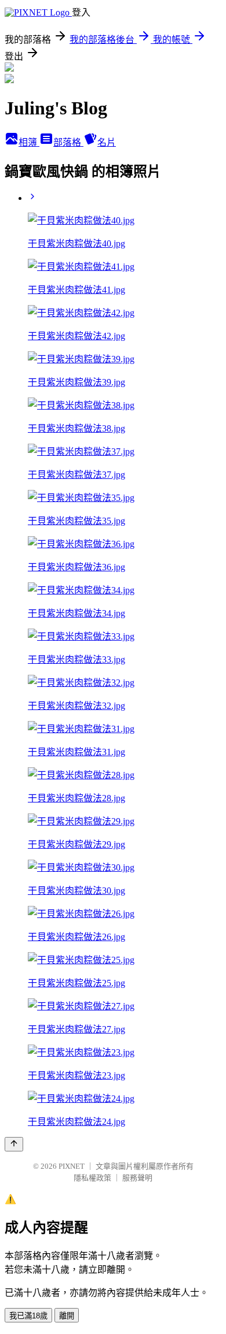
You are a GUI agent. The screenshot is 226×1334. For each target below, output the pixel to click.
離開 (66, 1315)
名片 (106, 142)
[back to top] (14, 1144)
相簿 (29, 142)
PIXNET (72, 1166)
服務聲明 (137, 1177)
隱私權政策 (92, 1177)
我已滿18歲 (28, 1315)
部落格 (68, 142)
